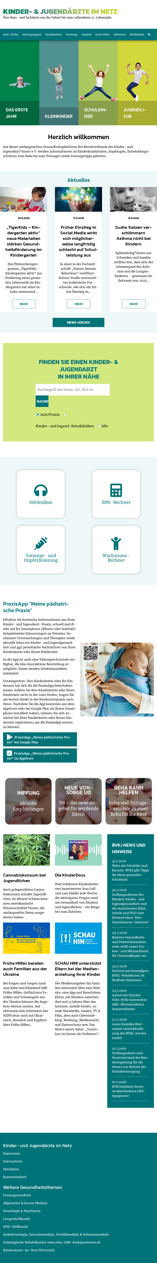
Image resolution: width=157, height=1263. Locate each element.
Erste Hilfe (102, 34)
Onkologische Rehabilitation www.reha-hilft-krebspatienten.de (52, 1242)
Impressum (11, 1153)
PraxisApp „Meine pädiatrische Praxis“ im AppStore (38, 755)
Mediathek (137, 34)
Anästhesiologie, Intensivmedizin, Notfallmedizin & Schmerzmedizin (56, 1234)
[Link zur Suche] (149, 34)
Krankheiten (53, 34)
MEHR (24, 304)
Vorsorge (72, 34)
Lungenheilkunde (16, 1219)
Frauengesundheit (17, 1195)
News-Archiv (78, 322)
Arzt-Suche (10, 34)
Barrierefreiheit (15, 1177)
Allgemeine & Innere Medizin (25, 1203)
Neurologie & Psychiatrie (22, 1211)
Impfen (87, 34)
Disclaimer (11, 1169)
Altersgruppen (32, 34)
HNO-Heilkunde (15, 1227)
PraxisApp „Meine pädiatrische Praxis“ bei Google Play (39, 739)
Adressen (120, 34)
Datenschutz (12, 1161)
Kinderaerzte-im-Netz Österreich (29, 1250)
